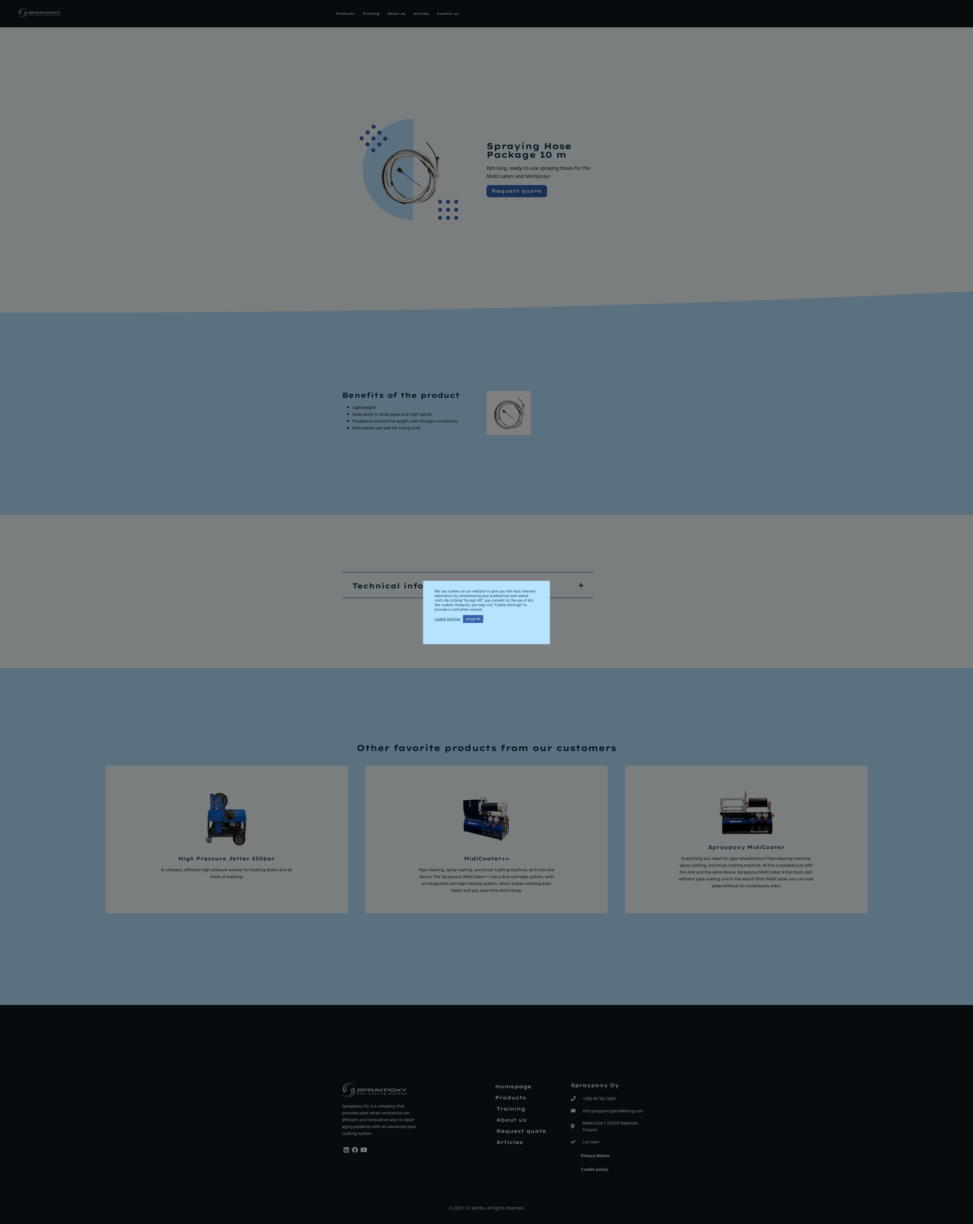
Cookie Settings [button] (447, 619)
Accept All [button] (473, 618)
